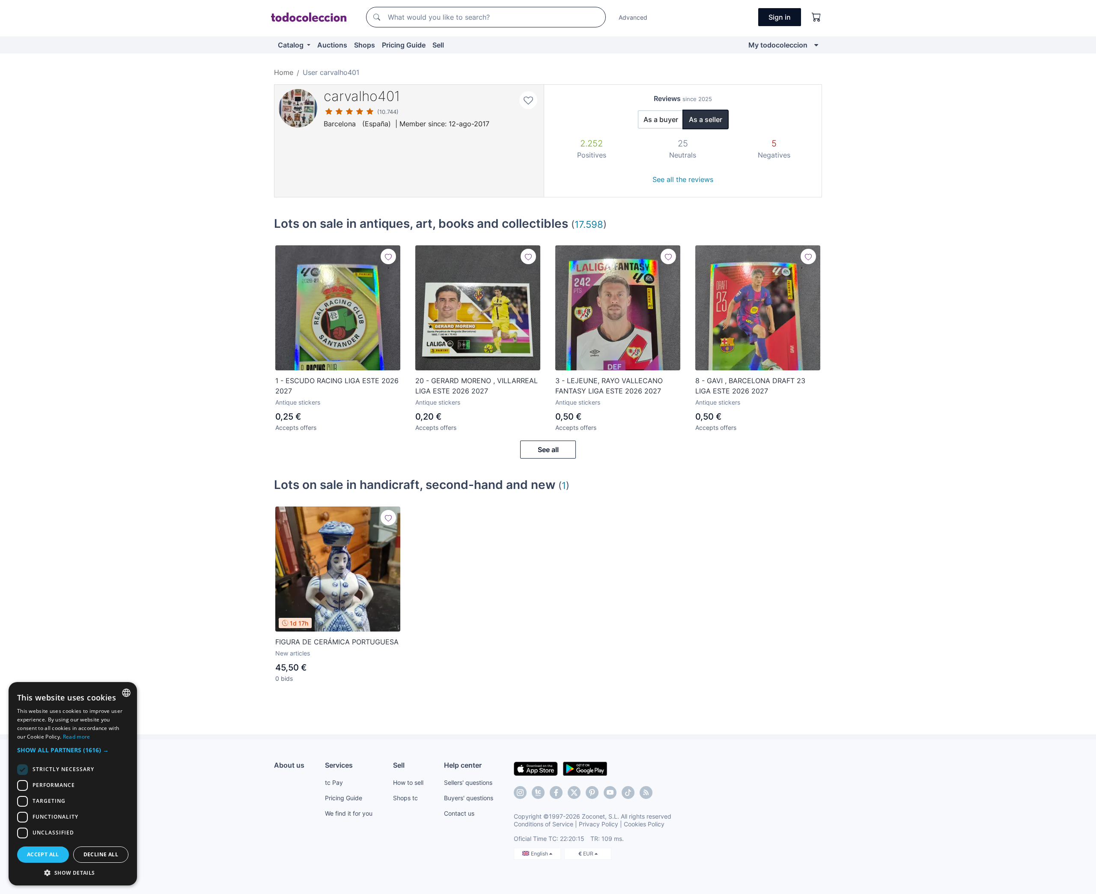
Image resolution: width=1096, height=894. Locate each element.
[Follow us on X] (574, 792)
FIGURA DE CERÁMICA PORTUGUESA (337, 642)
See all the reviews (682, 179)
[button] (72, 749)
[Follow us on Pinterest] (592, 792)
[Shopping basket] (816, 17)
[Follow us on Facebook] (556, 792)
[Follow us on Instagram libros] (538, 792)
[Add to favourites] (528, 100)
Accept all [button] (43, 854)
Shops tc (405, 798)
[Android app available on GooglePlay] (585, 768)
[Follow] (388, 256)
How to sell (408, 782)
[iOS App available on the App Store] (536, 768)
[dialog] (73, 783)
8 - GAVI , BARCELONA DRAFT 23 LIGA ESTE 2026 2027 (750, 385)
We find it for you (348, 813)
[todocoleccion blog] (646, 792)
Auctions (332, 45)
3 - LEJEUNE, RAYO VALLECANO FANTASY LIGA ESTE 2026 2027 (609, 385)
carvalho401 (362, 96)
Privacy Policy (598, 824)
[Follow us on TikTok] (628, 792)
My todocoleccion (777, 45)
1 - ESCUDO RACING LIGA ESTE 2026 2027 (337, 385)
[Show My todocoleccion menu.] (816, 45)
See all (548, 449)
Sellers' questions (468, 782)
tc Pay (334, 782)
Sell (438, 45)
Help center (463, 765)
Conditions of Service (543, 824)
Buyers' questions (468, 798)
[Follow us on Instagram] (520, 792)
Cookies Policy (644, 824)
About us (289, 765)
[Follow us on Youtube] (610, 792)
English (540, 853)
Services (339, 765)
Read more (76, 736)
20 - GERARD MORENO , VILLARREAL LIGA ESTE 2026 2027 (476, 385)
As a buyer (660, 119)
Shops (364, 45)
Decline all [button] (100, 854)
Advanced (633, 17)
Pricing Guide (404, 45)
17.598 (589, 224)
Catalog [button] (291, 45)
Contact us (459, 813)
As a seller (705, 119)
